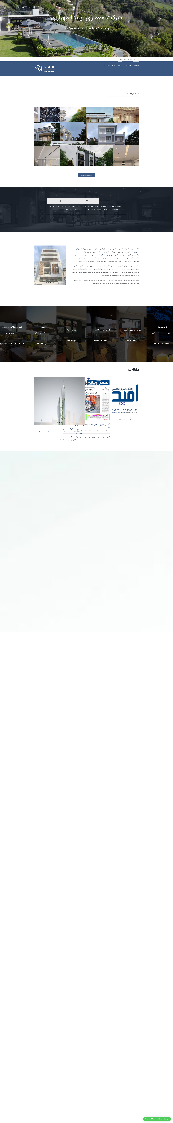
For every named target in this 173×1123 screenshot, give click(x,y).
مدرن (57, 435)
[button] (157, 1119)
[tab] (112, 201)
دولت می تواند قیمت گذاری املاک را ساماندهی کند (116, 412)
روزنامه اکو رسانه (121, 415)
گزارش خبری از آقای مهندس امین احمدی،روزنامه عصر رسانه (88, 429)
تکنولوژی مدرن (62, 435)
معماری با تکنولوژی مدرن (72, 432)
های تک (77, 436)
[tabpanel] (86, 209)
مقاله (81, 436)
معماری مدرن (41, 435)
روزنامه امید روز (86, 433)
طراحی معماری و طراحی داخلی (109, 255)
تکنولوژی (69, 435)
